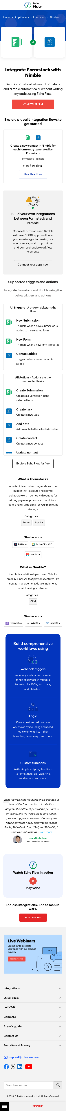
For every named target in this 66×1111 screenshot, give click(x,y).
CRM (33, 601)
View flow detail (33, 165)
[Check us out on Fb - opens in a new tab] (6, 1066)
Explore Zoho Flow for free (33, 463)
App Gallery (22, 17)
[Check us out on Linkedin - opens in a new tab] (20, 1066)
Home (6, 17)
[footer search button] (58, 1085)
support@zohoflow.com (24, 1057)
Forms (26, 522)
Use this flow (33, 174)
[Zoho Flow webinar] (33, 954)
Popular (38, 522)
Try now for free (33, 104)
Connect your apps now (33, 264)
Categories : (32, 516)
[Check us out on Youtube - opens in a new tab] (28, 1066)
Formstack (39, 17)
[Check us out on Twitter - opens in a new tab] (13, 1066)
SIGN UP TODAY (33, 917)
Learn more (45, 832)
